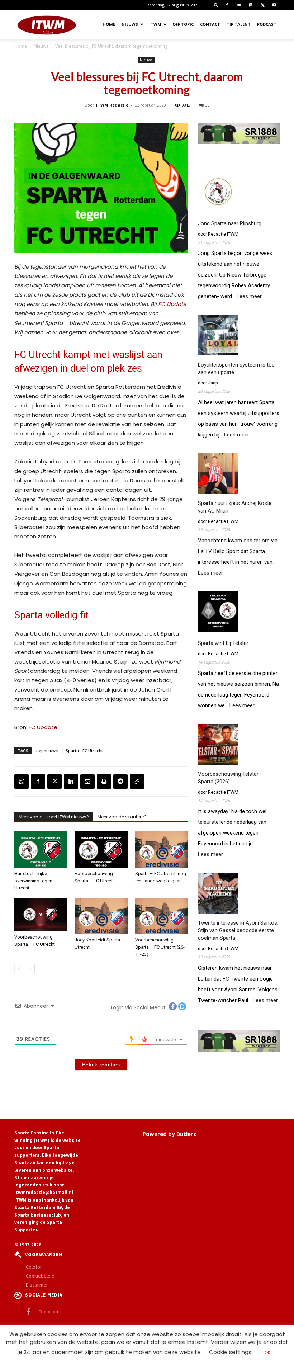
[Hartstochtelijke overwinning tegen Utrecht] (40, 849)
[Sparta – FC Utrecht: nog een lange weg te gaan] (161, 849)
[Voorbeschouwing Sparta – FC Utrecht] (101, 849)
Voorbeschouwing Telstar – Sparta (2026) (230, 778)
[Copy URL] (137, 781)
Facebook (48, 1312)
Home (109, 24)
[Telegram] (120, 781)
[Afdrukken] (104, 781)
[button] (216, 5)
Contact (210, 24)
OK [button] (267, 1352)
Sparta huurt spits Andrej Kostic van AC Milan (235, 507)
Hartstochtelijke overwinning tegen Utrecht (33, 881)
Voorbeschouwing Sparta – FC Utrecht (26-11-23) (160, 947)
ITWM (155, 24)
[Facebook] (227, 5)
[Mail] (238, 5)
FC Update (172, 304)
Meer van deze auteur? (122, 817)
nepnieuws (47, 750)
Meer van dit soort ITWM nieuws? (54, 817)
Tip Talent (239, 24)
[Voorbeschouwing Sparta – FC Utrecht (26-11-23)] (161, 916)
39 (207, 105)
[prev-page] (18, 968)
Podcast (266, 24)
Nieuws (130, 24)
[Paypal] (250, 5)
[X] (262, 5)
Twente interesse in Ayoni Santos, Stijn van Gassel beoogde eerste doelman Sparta (238, 930)
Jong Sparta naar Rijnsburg (229, 223)
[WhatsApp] (21, 781)
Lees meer (249, 296)
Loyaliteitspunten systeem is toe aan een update (236, 369)
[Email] (87, 781)
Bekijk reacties (101, 1064)
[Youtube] (274, 5)
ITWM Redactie (112, 105)
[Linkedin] (71, 781)
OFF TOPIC (183, 24)
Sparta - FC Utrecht (84, 750)
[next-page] (30, 968)
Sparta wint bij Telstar (223, 643)
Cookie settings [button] (230, 1352)
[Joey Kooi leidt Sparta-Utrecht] (101, 916)
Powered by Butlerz (169, 1133)
